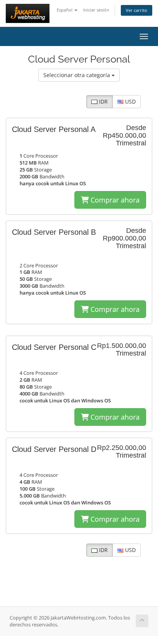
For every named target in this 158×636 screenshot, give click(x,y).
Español (65, 10)
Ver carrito (136, 10)
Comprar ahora (114, 199)
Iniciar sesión (96, 10)
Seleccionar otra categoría (77, 75)
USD (129, 101)
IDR (102, 101)
